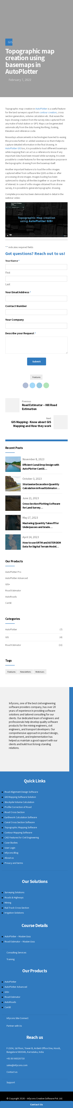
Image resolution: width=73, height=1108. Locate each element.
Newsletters (25, 671)
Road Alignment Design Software (21, 791)
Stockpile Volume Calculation (19, 802)
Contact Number (16, 306)
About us (9, 857)
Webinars (39, 671)
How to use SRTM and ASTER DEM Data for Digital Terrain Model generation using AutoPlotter (42, 546)
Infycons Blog (11, 852)
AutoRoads (11, 596)
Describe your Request (20, 333)
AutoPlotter (41, 108)
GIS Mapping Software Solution (20, 797)
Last (7, 284)
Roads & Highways (14, 897)
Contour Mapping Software (18, 832)
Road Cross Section (15, 812)
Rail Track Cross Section (17, 907)
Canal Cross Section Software (20, 822)
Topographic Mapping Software (21, 827)
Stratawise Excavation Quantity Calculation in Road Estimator (41, 486)
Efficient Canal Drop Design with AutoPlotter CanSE (41, 466)
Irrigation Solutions (14, 912)
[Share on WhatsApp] (46, 385)
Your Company (14, 320)
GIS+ (7, 584)
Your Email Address (18, 292)
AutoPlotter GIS (13, 148)
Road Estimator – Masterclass (20, 941)
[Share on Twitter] (32, 385)
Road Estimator (13, 590)
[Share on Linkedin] (39, 385)
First (7, 272)
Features (36, 377)
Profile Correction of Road (18, 807)
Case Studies (11, 842)
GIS (10, 42)
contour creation (48, 112)
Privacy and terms (14, 863)
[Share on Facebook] (25, 385)
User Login (10, 847)
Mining (8, 902)
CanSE (8, 602)
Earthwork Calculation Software (21, 817)
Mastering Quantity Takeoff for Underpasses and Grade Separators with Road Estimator (41, 527)
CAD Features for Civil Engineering (22, 837)
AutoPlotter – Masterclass (18, 936)
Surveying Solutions (14, 892)
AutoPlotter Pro (13, 571)
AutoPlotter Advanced (16, 578)
